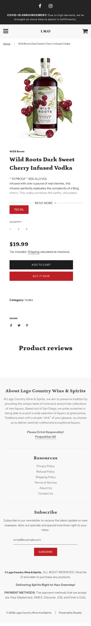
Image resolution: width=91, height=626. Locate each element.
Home (6, 43)
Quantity (16, 221)
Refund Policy (45, 471)
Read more (44, 203)
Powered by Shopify (70, 612)
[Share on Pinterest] (27, 325)
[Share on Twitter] (19, 325)
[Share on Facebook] (12, 325)
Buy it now (41, 276)
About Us (45, 488)
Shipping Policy (46, 477)
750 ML (19, 209)
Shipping (33, 252)
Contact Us (45, 493)
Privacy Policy (46, 466)
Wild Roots (17, 151)
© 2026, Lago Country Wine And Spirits (29, 612)
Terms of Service (45, 482)
